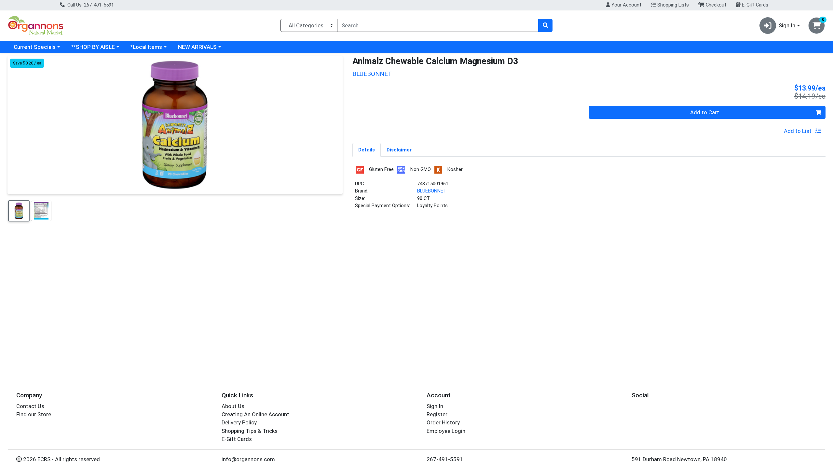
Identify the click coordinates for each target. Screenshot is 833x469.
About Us (233, 406)
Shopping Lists (672, 5)
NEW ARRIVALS (197, 47)
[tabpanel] (589, 189)
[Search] (545, 25)
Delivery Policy (239, 422)
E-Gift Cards (754, 5)
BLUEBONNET (431, 191)
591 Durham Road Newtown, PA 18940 (679, 459)
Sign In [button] (787, 25)
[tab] (366, 149)
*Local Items (146, 47)
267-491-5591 (445, 459)
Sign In (435, 406)
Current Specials (35, 47)
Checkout (715, 5)
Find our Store (33, 414)
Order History (443, 422)
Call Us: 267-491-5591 (90, 5)
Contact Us (30, 406)
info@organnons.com (248, 459)
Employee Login (446, 431)
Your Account (625, 5)
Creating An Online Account (255, 414)
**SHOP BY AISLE (93, 47)
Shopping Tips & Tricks (250, 431)
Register (437, 414)
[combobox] (438, 25)
